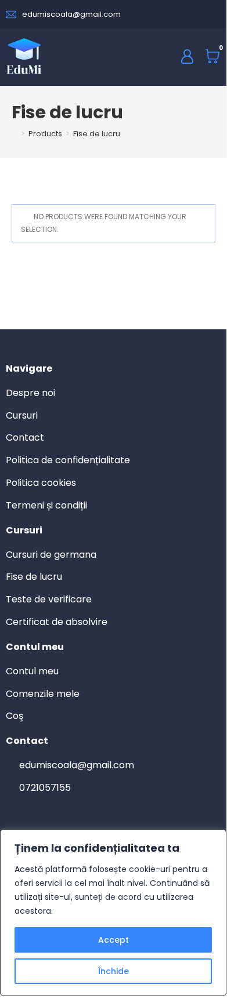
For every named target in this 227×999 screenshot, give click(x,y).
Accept (113, 940)
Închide (113, 971)
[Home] (14, 133)
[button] (149, 56)
